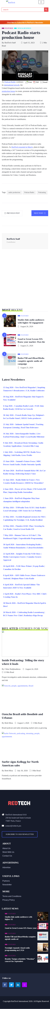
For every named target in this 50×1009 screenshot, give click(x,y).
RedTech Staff (10, 43)
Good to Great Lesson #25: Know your (21, 928)
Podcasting (42, 192)
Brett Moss (9, 723)
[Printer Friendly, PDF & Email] (36, 82)
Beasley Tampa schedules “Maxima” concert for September (20, 960)
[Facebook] (4, 984)
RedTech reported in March (22, 147)
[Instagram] (24, 984)
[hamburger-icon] (41, 2)
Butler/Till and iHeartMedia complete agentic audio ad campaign (31, 361)
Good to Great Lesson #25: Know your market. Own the (31, 340)
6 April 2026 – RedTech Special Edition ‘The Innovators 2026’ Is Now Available (21, 586)
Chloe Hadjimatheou (13, 669)
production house (8, 91)
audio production (14, 192)
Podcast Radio (10, 82)
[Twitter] (11, 984)
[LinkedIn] (18, 984)
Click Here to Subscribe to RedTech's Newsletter (25, 23)
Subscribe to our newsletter (20, 834)
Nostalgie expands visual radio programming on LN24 (17, 949)
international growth (11, 85)
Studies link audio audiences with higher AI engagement (31, 321)
